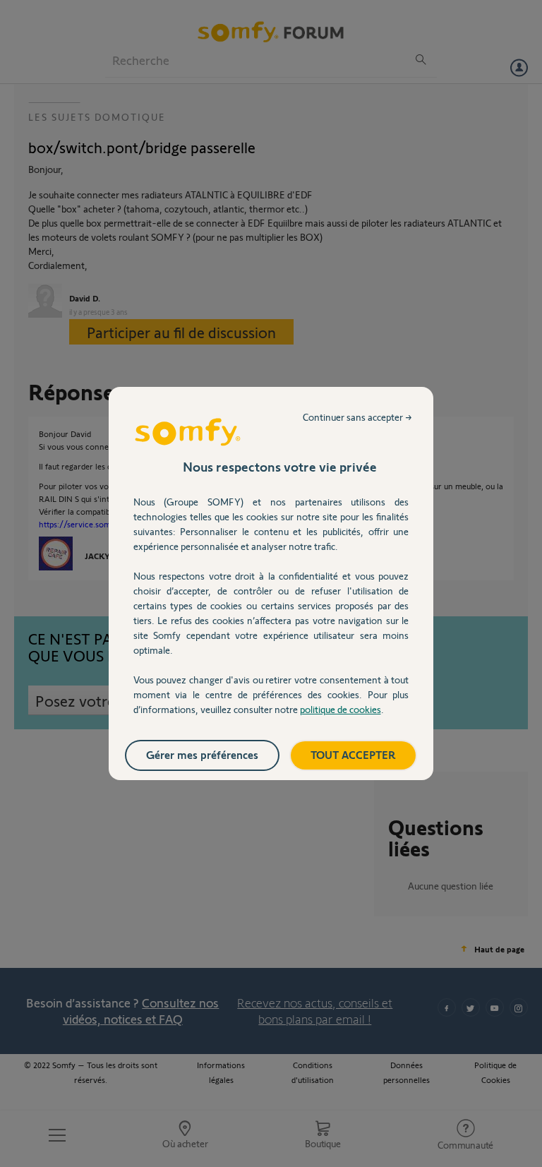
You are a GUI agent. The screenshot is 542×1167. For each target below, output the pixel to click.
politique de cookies (340, 709)
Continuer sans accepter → (357, 417)
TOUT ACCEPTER (353, 754)
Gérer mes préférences (202, 754)
